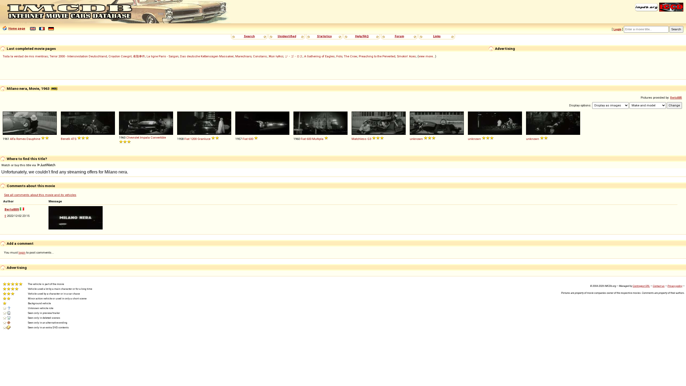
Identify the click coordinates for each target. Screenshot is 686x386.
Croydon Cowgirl (120, 56)
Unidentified (287, 36)
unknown (416, 139)
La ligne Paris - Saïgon (162, 56)
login (21, 252)
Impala (145, 137)
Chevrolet (132, 137)
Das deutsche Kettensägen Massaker (207, 56)
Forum (399, 36)
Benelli (65, 139)
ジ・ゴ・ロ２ (294, 56)
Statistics (324, 36)
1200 (193, 139)
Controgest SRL (641, 285)
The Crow (350, 56)
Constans (260, 56)
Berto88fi (676, 97)
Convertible (158, 137)
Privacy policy (675, 285)
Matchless (359, 139)
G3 (369, 139)
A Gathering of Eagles (319, 56)
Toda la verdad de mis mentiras (25, 56)
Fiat (186, 139)
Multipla (317, 139)
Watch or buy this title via (19, 165)
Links (437, 36)
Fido (339, 56)
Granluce (203, 139)
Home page (16, 28)
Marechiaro (243, 56)
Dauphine (33, 139)
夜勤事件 (139, 56)
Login (617, 29)
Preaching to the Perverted (377, 56)
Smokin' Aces (406, 56)
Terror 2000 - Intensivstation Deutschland (78, 56)
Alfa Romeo (18, 139)
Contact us (659, 285)
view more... (427, 56)
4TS (73, 139)
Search (249, 36)
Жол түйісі (276, 56)
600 (250, 139)
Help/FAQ (362, 36)
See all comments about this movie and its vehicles (40, 195)
